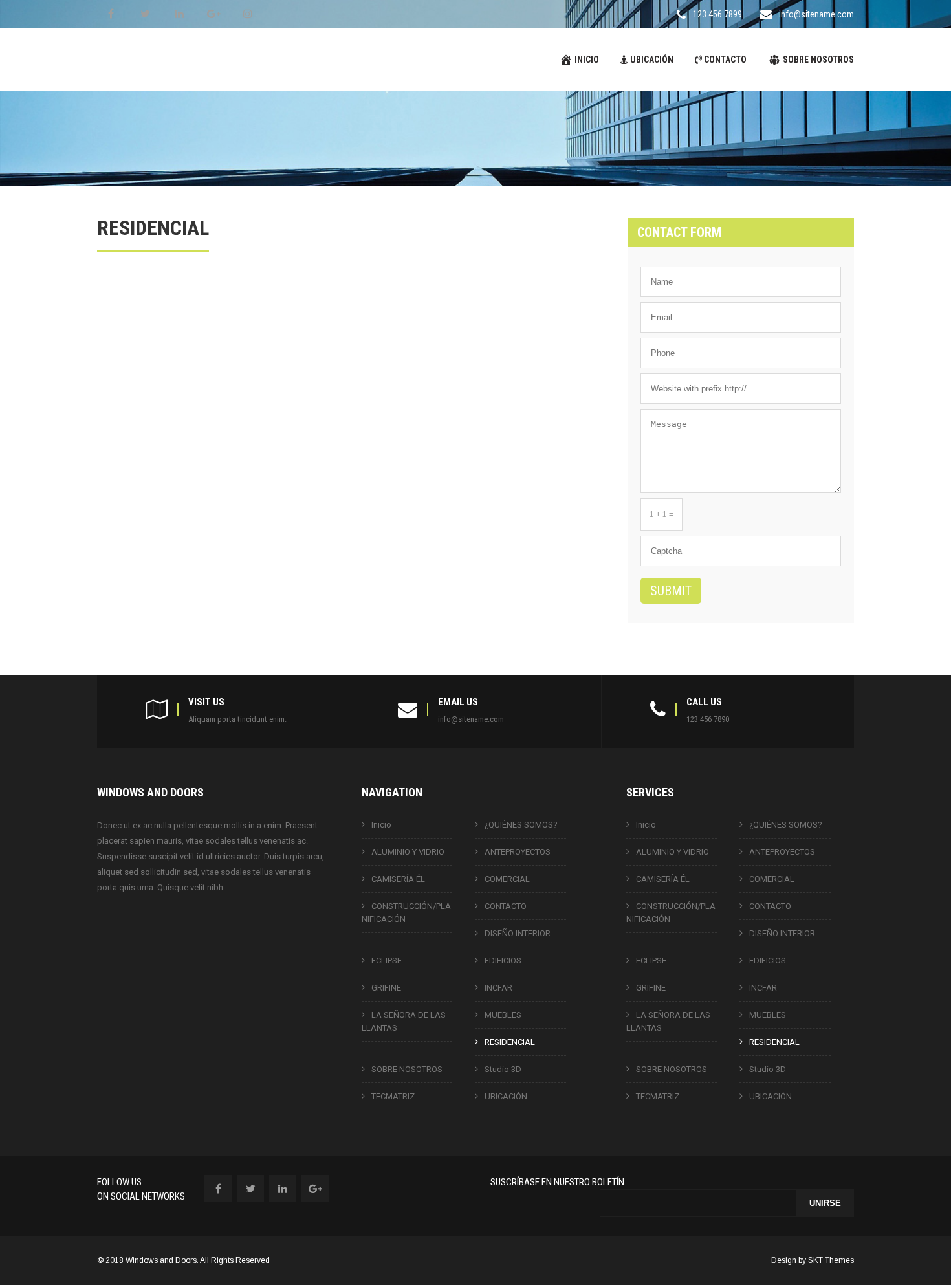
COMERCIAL (507, 879)
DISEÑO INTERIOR (518, 933)
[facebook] (110, 13)
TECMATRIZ (393, 1096)
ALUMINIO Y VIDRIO (407, 852)
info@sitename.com (816, 14)
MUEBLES (503, 1015)
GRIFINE (386, 988)
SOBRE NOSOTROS (818, 59)
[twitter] (144, 13)
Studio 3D (503, 1069)
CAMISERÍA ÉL (398, 879)
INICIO (586, 59)
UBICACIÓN (651, 59)
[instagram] (247, 13)
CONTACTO (725, 59)
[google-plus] (213, 13)
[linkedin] (179, 13)
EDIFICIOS (503, 960)
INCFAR (498, 988)
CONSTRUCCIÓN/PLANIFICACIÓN (406, 912)
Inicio (381, 824)
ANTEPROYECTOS (518, 852)
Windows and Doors (161, 1260)
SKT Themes (831, 1260)
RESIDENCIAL (510, 1042)
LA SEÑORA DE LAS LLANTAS (404, 1021)
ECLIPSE (386, 960)
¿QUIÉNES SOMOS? (521, 824)
